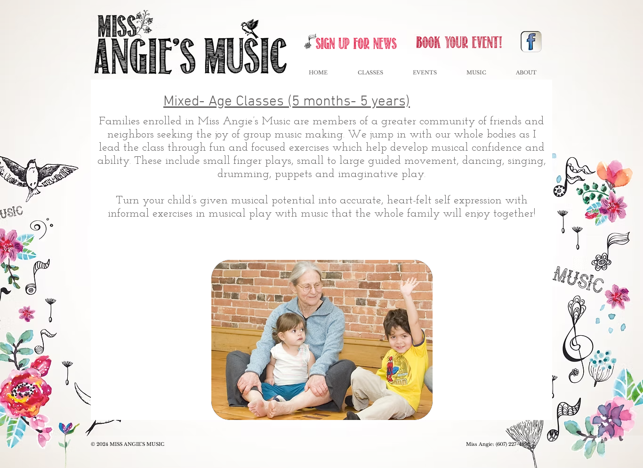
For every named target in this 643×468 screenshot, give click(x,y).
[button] (424, 73)
